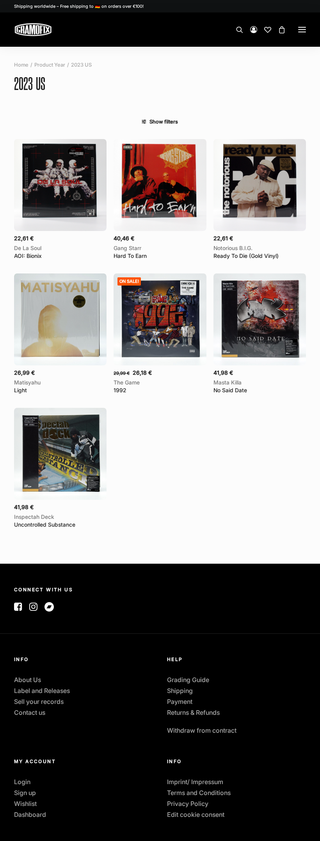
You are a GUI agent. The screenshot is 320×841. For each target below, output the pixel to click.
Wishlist (25, 804)
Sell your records (39, 701)
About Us (27, 680)
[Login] (250, 29)
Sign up (25, 793)
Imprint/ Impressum (195, 782)
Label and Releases (42, 691)
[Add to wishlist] (97, 148)
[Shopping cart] (278, 29)
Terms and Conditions (199, 793)
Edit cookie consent (195, 814)
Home (21, 65)
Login (22, 782)
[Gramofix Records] (51, 29)
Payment (179, 701)
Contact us (29, 712)
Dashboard (30, 814)
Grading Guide (188, 680)
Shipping (180, 691)
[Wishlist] (264, 29)
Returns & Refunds (193, 712)
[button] (302, 29)
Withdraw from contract (201, 730)
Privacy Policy (187, 804)
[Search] (236, 29)
